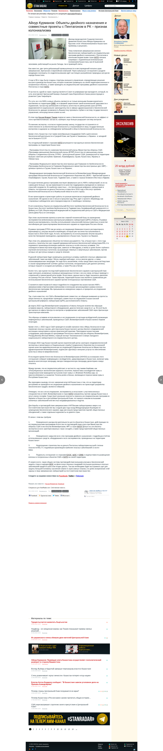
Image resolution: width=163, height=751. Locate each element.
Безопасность (63, 11)
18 (120, 234)
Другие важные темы (128, 11)
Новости (44, 17)
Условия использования (42, 746)
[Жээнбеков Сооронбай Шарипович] (118, 81)
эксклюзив (65, 35)
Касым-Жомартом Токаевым (54, 484)
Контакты (31, 746)
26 (122, 236)
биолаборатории (56, 35)
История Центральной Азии (108, 11)
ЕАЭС (69, 455)
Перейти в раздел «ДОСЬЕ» (123, 50)
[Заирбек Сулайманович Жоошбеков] (122, 28)
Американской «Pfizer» (124, 199)
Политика (29, 11)
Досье (99, 746)
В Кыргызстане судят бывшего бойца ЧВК (47, 647)
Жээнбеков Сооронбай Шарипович (127, 73)
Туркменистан (82, 1)
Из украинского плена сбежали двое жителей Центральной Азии (60, 638)
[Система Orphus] (96, 497)
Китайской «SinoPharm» (125, 196)
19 (122, 234)
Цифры (100, 748)
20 (125, 234)
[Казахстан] (70, 34)
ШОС (75, 455)
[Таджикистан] (107, 637)
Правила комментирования (37, 503)
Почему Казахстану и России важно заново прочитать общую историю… (61, 698)
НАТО (96, 57)
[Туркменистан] (105, 691)
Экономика (38, 11)
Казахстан (48, 1)
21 (127, 234)
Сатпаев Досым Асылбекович (128, 85)
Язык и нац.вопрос (89, 11)
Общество (46, 11)
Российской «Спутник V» (125, 194)
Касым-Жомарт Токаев (47, 117)
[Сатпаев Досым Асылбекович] (118, 94)
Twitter (71, 476)
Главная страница (34, 17)
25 (120, 236)
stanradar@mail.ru (74, 14)
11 (61, 729)
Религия (54, 11)
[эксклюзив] (124, 157)
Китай (102, 1)
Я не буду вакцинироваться (126, 205)
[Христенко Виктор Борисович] (118, 112)
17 (117, 234)
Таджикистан (69, 1)
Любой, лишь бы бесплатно (122, 201)
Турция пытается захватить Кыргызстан (49, 622)
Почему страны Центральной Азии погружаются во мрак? (55, 691)
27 (125, 236)
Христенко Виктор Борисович (129, 103)
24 (117, 236)
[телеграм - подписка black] (69, 725)
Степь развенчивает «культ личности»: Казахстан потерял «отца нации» (61, 676)
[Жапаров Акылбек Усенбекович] (118, 69)
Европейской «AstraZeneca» (122, 191)
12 (65, 729)
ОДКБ (53, 103)
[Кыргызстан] (107, 622)
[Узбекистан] (107, 691)
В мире (111, 1)
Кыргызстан (58, 1)
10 (58, 729)
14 (73, 729)
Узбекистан (93, 1)
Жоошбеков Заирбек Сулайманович (121, 42)
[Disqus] (69, 532)
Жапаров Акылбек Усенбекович (128, 60)
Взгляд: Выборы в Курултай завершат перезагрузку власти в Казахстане (61, 669)
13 (69, 729)
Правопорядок (75, 11)
